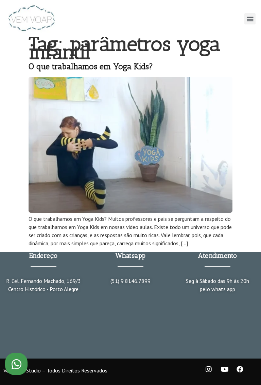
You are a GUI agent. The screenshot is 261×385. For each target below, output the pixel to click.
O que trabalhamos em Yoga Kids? (91, 66)
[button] (250, 18)
